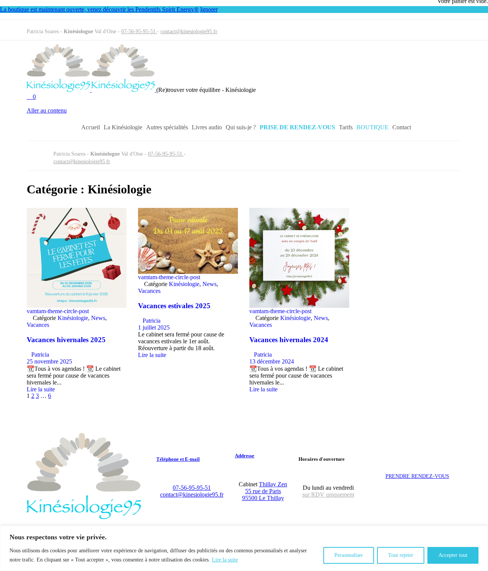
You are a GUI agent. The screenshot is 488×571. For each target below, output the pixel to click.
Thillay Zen (273, 484)
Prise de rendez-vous (297, 127)
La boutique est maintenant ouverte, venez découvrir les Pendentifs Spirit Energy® (99, 9)
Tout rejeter (400, 555)
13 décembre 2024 (271, 361)
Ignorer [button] (209, 9)
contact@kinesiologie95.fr (189, 31)
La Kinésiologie (123, 127)
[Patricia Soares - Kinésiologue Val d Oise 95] (91, 90)
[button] (59, 104)
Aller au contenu (47, 110)
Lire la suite (225, 560)
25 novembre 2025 (49, 361)
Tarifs (346, 127)
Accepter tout (452, 555)
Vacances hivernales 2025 (66, 340)
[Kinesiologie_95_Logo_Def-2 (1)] (84, 517)
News (98, 318)
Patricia (38, 354)
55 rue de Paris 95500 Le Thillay (263, 494)
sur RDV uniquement (328, 494)
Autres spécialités (167, 127)
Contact (401, 127)
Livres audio (207, 127)
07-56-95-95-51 (139, 31)
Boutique (372, 127)
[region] (244, 548)
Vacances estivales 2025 (174, 306)
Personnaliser (348, 555)
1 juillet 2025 (154, 327)
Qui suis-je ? (241, 127)
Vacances (38, 325)
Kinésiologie (73, 318)
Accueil (90, 127)
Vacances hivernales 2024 (288, 340)
